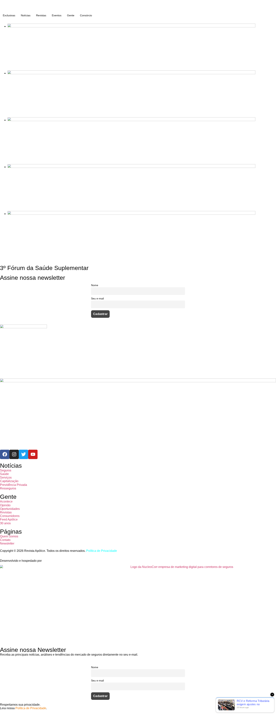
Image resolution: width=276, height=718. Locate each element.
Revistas (41, 15)
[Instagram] (14, 454)
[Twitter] (23, 454)
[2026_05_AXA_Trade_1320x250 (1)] (131, 73)
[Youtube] (33, 454)
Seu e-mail (97, 298)
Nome (94, 285)
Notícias (25, 15)
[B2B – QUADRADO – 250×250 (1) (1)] (23, 327)
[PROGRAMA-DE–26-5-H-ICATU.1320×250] (131, 120)
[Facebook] (4, 454)
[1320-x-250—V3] (131, 26)
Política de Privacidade (101, 550)
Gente (70, 15)
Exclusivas (9, 15)
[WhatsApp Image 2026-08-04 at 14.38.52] (131, 213)
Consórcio (86, 15)
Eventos (56, 15)
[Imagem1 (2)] (131, 166)
